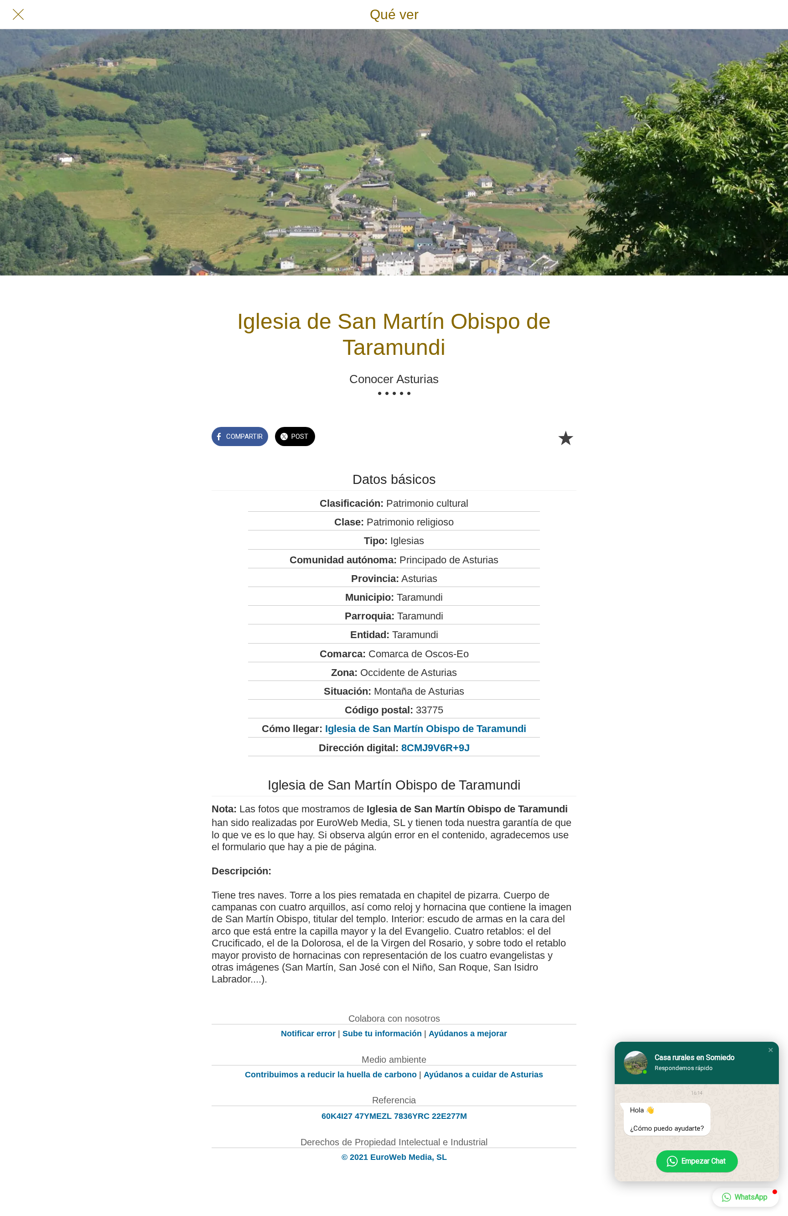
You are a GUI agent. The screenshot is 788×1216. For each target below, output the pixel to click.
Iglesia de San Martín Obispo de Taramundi (425, 728)
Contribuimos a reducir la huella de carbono (331, 1074)
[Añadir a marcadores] (565, 437)
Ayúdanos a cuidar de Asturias (483, 1074)
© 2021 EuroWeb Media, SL (394, 1157)
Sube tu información (382, 1033)
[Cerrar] (18, 14)
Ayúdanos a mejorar (468, 1033)
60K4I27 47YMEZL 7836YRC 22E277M (394, 1116)
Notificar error (308, 1033)
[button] (770, 1050)
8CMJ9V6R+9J (435, 748)
